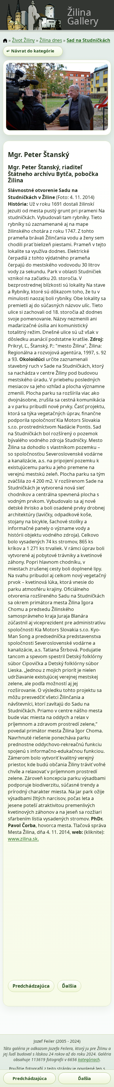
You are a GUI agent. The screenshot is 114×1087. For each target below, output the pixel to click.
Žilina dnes (50, 40)
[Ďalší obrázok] (92, 97)
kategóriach (89, 1059)
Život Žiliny (23, 40)
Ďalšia (69, 986)
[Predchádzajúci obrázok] (21, 97)
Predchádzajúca (31, 986)
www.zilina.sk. (23, 839)
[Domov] (5, 41)
